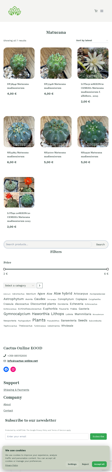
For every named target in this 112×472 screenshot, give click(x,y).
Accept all (99, 464)
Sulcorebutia (95, 321)
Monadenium (98, 314)
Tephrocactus (10, 326)
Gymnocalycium (17, 314)
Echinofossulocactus (29, 308)
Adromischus (18, 294)
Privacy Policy (11, 465)
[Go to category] (40, 285)
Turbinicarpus (40, 326)
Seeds (82, 320)
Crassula (8, 304)
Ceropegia (51, 299)
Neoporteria (10, 320)
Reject (85, 464)
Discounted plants (43, 304)
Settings (72, 464)
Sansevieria (68, 320)
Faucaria (64, 309)
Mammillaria (83, 314)
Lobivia (69, 314)
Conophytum (66, 299)
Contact (8, 410)
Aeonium (31, 293)
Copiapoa (81, 299)
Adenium (7, 294)
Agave (41, 293)
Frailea (73, 309)
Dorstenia (63, 304)
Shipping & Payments (16, 389)
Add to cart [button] (19, 103)
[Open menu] (102, 10)
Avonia (29, 299)
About (7, 404)
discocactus (22, 303)
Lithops (57, 314)
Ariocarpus (81, 293)
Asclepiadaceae (97, 294)
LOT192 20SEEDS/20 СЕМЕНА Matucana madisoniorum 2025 (18, 217)
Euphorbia (50, 308)
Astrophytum (14, 299)
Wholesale (67, 325)
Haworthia (40, 314)
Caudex (40, 299)
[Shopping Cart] (95, 10)
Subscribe (98, 436)
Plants (39, 319)
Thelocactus (25, 325)
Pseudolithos (53, 321)
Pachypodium (24, 321)
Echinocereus (10, 309)
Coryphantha (94, 299)
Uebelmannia (54, 326)
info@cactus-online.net (22, 360)
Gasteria (84, 308)
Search (100, 244)
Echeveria (76, 304)
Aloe (49, 293)
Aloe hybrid (63, 293)
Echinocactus (91, 304)
